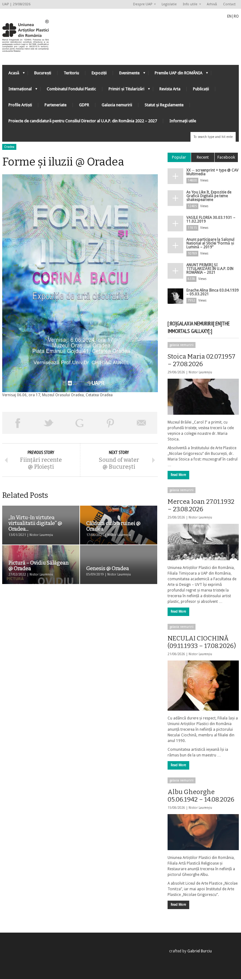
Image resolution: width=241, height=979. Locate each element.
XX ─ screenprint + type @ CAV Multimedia (212, 172)
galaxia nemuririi (181, 345)
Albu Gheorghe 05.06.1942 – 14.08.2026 (201, 795)
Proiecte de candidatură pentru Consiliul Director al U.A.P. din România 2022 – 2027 (82, 120)
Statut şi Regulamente (164, 105)
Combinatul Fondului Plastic (71, 89)
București (42, 73)
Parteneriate (56, 105)
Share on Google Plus (79, 423)
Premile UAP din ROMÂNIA (175, 74)
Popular (179, 157)
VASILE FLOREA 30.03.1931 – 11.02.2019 (210, 219)
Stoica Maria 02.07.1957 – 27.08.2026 (201, 360)
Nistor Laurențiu (200, 372)
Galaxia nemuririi (117, 105)
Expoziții (99, 73)
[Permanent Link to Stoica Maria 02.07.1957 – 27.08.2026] (203, 397)
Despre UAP (141, 4)
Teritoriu (71, 73)
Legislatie (169, 4)
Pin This (110, 423)
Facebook (226, 157)
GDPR (84, 105)
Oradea (9, 147)
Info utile (188, 4)
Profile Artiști (20, 105)
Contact (229, 4)
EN (229, 16)
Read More (178, 474)
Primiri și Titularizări (123, 90)
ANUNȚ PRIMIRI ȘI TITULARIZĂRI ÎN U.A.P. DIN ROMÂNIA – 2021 (209, 269)
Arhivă (212, 4)
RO (236, 16)
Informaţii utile (182, 120)
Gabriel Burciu (199, 951)
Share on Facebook (17, 423)
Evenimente (126, 74)
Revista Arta (169, 89)
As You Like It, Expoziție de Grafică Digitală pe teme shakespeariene (208, 196)
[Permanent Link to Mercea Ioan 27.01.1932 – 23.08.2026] (203, 542)
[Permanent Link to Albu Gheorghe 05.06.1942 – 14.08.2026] (203, 832)
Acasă (10, 74)
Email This (141, 423)
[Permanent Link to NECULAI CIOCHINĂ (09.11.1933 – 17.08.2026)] (203, 686)
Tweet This (48, 423)
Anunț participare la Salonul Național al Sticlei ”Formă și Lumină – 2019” (210, 243)
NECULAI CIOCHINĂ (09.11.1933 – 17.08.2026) (202, 642)
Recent (203, 157)
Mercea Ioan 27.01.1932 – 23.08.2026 (201, 505)
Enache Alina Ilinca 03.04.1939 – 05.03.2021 (212, 292)
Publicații (201, 89)
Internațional (17, 90)
